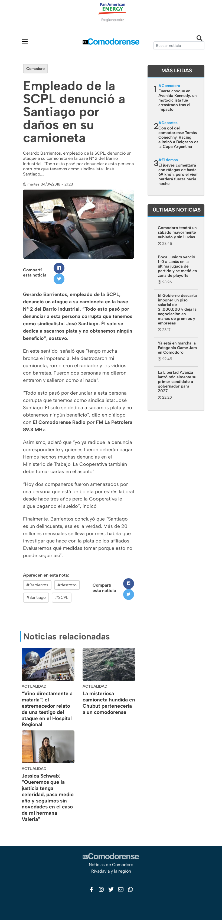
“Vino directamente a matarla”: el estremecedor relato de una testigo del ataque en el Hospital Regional (47, 708)
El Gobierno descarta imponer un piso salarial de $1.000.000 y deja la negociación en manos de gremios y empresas (177, 309)
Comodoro (35, 68)
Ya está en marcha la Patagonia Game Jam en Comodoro (177, 348)
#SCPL (61, 597)
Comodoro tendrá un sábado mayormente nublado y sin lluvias (177, 232)
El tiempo (170, 160)
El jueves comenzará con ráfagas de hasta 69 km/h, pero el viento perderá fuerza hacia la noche (179, 174)
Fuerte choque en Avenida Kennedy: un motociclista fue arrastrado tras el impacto (177, 100)
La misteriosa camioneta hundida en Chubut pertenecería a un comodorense (109, 702)
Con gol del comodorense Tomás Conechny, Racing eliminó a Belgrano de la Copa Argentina (178, 137)
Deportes (170, 123)
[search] (179, 45)
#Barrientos (37, 585)
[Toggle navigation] (25, 41)
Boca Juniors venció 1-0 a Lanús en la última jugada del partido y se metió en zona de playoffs (177, 266)
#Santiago (36, 597)
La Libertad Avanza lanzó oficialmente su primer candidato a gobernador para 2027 (177, 381)
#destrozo (67, 585)
